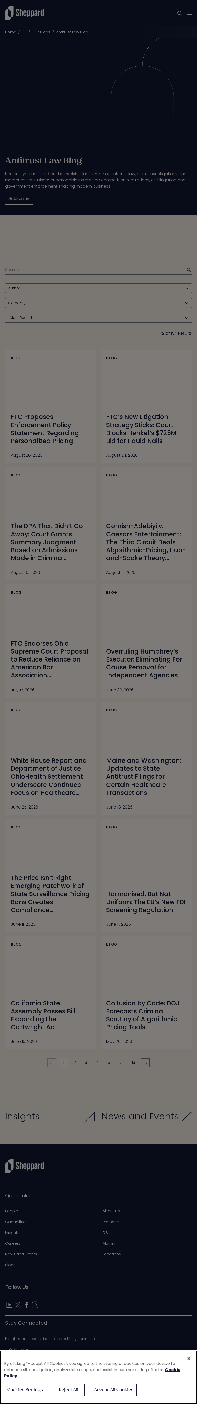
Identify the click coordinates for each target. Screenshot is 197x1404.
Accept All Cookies (114, 1390)
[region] (98, 1377)
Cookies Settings (25, 1390)
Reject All (68, 1390)
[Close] (188, 1358)
